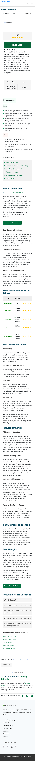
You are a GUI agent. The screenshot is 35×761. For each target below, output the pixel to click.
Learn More (17, 45)
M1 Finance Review (9, 648)
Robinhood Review (9, 645)
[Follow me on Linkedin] (32, 696)
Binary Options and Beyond (14, 175)
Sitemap (5, 736)
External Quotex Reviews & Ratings (17, 166)
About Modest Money (9, 720)
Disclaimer (6, 731)
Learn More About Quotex (12, 223)
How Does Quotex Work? (14, 169)
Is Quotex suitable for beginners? (16, 605)
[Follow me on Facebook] (22, 696)
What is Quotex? (10, 600)
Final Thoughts (10, 178)
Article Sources (6, 664)
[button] (27, 3)
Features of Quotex (12, 172)
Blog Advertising (7, 728)
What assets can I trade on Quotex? (16, 618)
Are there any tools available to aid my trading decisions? (16, 624)
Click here (6, 579)
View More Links (8, 652)
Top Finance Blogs (8, 725)
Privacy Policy (7, 734)
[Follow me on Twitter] (27, 696)
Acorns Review (7, 642)
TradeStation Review (9, 636)
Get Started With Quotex (11, 586)
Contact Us (6, 722)
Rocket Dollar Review (9, 639)
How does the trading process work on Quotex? (16, 611)
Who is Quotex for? (12, 163)
